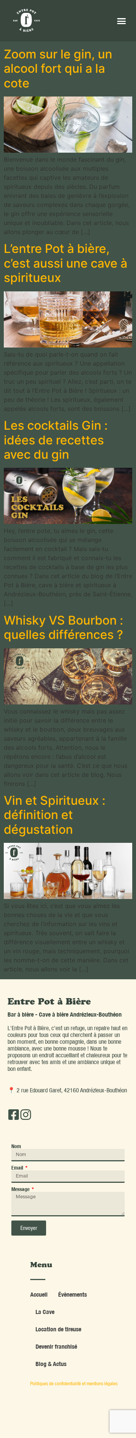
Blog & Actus (51, 1364)
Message (21, 1189)
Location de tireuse (58, 1329)
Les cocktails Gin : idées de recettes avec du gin (56, 440)
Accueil (39, 1294)
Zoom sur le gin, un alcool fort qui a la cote (58, 68)
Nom (16, 1146)
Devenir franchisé (56, 1346)
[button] (121, 21)
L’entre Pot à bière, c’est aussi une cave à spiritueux (65, 263)
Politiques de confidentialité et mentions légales (73, 1383)
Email (17, 1167)
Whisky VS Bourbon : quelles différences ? (63, 627)
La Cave (45, 1311)
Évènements (72, 1294)
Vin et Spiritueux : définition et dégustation (54, 815)
